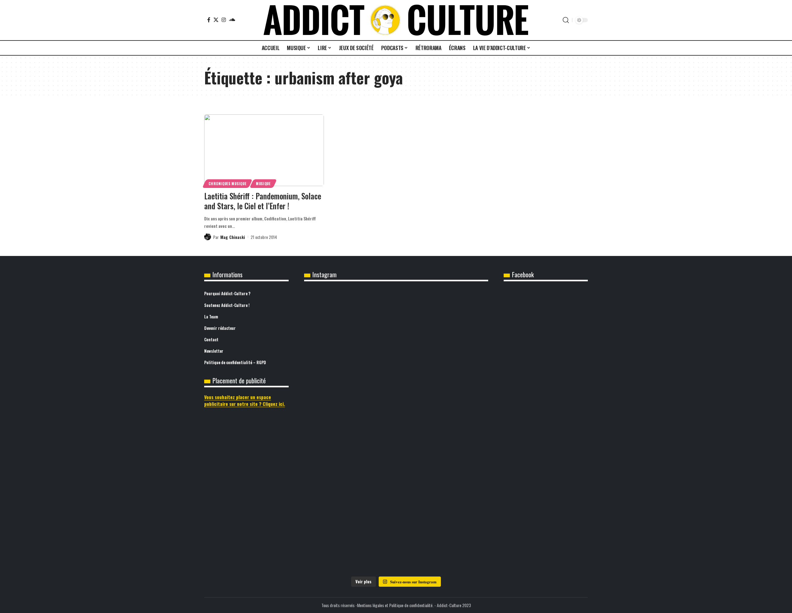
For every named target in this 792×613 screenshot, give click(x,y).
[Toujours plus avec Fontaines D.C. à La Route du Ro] (334, 329)
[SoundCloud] (232, 19)
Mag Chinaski (232, 237)
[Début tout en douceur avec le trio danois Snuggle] (458, 427)
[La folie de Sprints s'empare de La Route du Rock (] (396, 525)
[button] (566, 20)
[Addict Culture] (396, 20)
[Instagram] (223, 19)
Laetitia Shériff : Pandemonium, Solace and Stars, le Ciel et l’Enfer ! (262, 201)
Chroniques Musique (228, 183)
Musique (263, 183)
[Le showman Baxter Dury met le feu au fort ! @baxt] (458, 516)
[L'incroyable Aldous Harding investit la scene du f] (396, 414)
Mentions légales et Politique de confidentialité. (395, 605)
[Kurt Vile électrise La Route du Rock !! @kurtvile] (458, 325)
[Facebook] (209, 19)
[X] (216, 19)
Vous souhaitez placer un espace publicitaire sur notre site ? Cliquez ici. (244, 400)
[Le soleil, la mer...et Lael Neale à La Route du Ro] (334, 512)
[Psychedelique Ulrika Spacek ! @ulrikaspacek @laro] (334, 410)
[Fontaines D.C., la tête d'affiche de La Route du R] (396, 333)
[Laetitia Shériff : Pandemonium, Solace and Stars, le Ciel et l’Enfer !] (264, 150)
